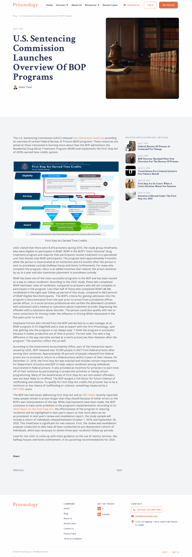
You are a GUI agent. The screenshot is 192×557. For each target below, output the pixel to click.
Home (66, 508)
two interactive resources (88, 138)
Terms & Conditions (73, 538)
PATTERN (18, 389)
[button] (62, 5)
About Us (68, 518)
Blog (15, 16)
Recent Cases (70, 523)
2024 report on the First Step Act (33, 409)
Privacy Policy (70, 533)
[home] (26, 5)
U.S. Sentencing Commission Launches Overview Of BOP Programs (46, 16)
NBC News (89, 395)
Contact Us (69, 528)
